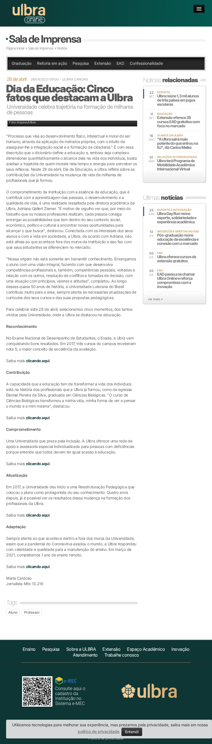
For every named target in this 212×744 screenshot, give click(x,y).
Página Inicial (15, 48)
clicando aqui (38, 360)
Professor (32, 612)
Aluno (13, 612)
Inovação (180, 649)
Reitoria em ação (52, 63)
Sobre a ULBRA (81, 649)
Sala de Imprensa (45, 39)
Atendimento (85, 655)
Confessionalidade (146, 63)
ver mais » (155, 299)
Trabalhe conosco (121, 655)
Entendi (132, 731)
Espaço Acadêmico (146, 649)
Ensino (29, 649)
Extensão (102, 63)
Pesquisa (81, 63)
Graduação (21, 63)
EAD (120, 63)
